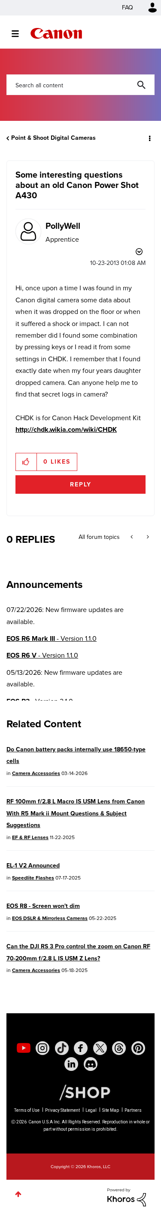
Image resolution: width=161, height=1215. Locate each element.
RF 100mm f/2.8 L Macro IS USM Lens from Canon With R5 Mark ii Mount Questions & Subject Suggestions (75, 813)
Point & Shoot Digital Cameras (53, 137)
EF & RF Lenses (30, 837)
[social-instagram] (42, 1048)
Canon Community (56, 33)
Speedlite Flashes (33, 878)
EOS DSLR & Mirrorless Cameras (50, 918)
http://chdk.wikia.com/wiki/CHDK (66, 429)
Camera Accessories (36, 773)
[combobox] (80, 84)
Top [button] (18, 1194)
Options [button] (149, 138)
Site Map (110, 1110)
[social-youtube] (23, 1048)
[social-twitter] (100, 1048)
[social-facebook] (81, 1048)
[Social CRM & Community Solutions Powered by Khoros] (126, 1197)
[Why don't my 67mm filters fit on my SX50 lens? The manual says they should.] (132, 537)
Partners (133, 1110)
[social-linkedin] (71, 1064)
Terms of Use (26, 1110)
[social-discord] (90, 1064)
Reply (80, 484)
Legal (91, 1110)
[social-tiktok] (62, 1048)
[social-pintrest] (138, 1048)
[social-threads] (119, 1048)
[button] (26, 462)
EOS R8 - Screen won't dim (43, 905)
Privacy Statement (62, 1110)
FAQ (127, 7)
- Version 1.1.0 (51, 638)
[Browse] (19, 33)
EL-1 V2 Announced (33, 865)
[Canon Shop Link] (80, 1091)
